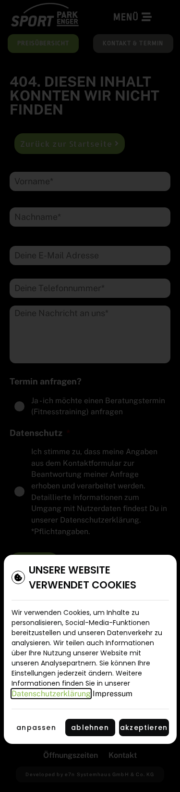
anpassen (36, 727)
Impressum (112, 693)
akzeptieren (144, 727)
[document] (90, 396)
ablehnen (90, 727)
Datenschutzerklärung (51, 693)
